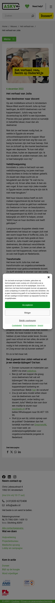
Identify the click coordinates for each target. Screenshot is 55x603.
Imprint (40, 325)
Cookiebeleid (17, 325)
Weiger (27, 313)
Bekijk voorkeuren (27, 320)
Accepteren (27, 305)
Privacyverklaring (29, 325)
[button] (48, 277)
